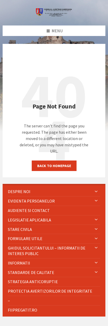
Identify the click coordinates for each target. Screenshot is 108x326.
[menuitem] (54, 191)
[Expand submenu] (96, 191)
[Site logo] (54, 15)
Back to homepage (54, 165)
